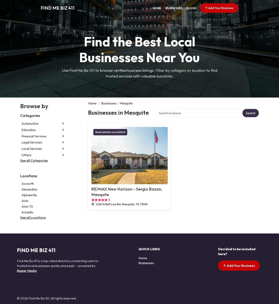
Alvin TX (27, 206)
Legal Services (31, 142)
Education (28, 130)
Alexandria (29, 189)
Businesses (173, 8)
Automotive (29, 123)
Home (157, 8)
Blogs (191, 8)
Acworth (27, 184)
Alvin (24, 201)
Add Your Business (220, 8)
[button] (63, 123)
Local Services (31, 149)
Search (251, 113)
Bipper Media (27, 271)
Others (26, 155)
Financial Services (33, 136)
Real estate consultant (110, 132)
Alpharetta (29, 195)
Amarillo (27, 212)
